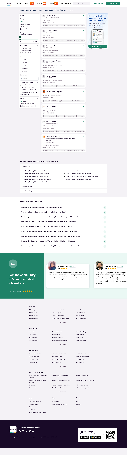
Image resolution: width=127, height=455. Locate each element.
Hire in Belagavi (33, 340)
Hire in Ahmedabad (57, 332)
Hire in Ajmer (32, 334)
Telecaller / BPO (33, 359)
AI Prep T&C (55, 437)
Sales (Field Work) (81, 353)
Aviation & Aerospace (82, 375)
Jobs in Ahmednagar (81, 310)
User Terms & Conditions (59, 404)
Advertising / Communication (60, 375)
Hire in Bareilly (80, 337)
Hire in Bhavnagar (81, 340)
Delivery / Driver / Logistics (83, 388)
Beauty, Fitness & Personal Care (61, 380)
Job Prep (28, 3)
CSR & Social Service (82, 385)
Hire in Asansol (33, 337)
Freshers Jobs (80, 362)
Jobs (18, 3)
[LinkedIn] (23, 431)
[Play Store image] (96, 437)
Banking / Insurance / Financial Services (37, 381)
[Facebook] (20, 431)
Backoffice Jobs (57, 356)
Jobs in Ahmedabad (58, 310)
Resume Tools (65, 3)
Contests (41, 3)
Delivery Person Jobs (35, 353)
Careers (31, 407)
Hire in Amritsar (80, 334)
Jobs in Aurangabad (58, 315)
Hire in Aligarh (56, 334)
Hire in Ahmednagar (81, 332)
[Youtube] (33, 431)
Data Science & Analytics (59, 388)
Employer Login (99, 3)
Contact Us (32, 409)
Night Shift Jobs (56, 362)
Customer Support (34, 388)
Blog (77, 401)
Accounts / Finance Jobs (59, 353)
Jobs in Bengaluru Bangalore (60, 318)
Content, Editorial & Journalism (61, 385)
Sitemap (78, 404)
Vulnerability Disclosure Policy (37, 412)
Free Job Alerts (33, 404)
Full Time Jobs (33, 362)
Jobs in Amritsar (80, 312)
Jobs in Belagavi (33, 318)
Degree (53, 3)
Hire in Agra (32, 332)
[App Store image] (84, 437)
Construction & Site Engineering (85, 380)
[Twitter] (26, 431)
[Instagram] (30, 431)
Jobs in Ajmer (33, 312)
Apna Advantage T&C (39, 437)
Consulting (32, 385)
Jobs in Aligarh (56, 312)
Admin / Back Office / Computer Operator (38, 376)
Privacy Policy (56, 401)
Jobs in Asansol (33, 315)
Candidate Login (113, 3)
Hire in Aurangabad (57, 337)
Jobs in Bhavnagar (81, 318)
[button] (97, 31)
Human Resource (34, 356)
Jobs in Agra (32, 310)
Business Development (82, 356)
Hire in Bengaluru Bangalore (60, 340)
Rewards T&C (48, 437)
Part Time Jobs (80, 359)
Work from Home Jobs (58, 359)
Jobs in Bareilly (80, 315)
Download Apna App (35, 401)
